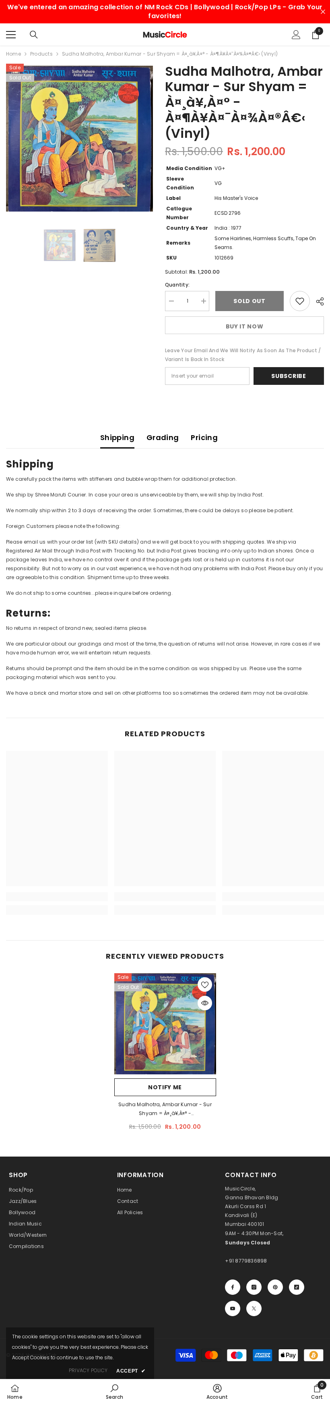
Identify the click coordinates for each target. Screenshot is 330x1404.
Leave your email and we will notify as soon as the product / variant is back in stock (243, 355)
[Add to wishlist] (300, 301)
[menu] (11, 34)
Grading (162, 437)
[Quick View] (205, 1003)
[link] (57, 896)
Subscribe (288, 376)
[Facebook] (232, 1287)
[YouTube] (232, 1308)
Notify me (165, 1087)
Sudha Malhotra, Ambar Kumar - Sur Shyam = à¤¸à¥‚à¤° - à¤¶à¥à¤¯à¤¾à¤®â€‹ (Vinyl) (165, 1109)
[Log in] (296, 34)
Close (323, 12)
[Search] (34, 34)
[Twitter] (254, 1308)
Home (13, 53)
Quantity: (177, 284)
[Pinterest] (275, 1287)
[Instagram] (254, 1287)
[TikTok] (296, 1287)
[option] (79, 139)
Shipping (117, 437)
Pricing (204, 437)
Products (41, 53)
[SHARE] (317, 301)
